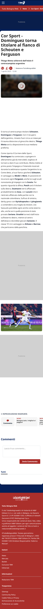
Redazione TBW (8, 580)
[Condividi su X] (10, 68)
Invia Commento (29, 461)
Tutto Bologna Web (10, 8)
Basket (4, 562)
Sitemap (5, 592)
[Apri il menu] (3, 2)
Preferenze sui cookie (10, 604)
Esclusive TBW (7, 565)
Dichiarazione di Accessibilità (13, 601)
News (25, 9)
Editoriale (5, 568)
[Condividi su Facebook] (6, 68)
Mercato (5, 558)
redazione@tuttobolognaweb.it (14, 529)
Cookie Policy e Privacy (10, 598)
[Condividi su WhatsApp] (2, 68)
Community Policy (8, 595)
